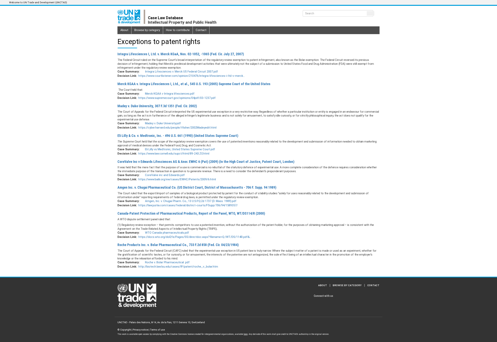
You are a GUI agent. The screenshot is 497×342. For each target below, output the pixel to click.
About (124, 30)
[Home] (132, 17)
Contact (201, 30)
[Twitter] (345, 296)
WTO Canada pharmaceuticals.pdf (167, 232)
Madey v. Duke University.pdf (163, 123)
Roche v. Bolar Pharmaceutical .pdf (167, 262)
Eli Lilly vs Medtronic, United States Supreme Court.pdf (180, 149)
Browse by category (147, 30)
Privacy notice (140, 329)
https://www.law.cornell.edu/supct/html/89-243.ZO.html (173, 153)
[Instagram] (338, 296)
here (246, 334)
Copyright (125, 329)
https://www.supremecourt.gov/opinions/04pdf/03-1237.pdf (177, 98)
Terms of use (157, 329)
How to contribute (178, 30)
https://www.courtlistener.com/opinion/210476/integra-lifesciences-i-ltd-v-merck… (191, 76)
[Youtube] (353, 296)
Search (370, 13)
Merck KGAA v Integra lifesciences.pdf (170, 93)
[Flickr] (360, 296)
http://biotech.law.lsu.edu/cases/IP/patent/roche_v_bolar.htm (178, 266)
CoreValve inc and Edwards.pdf (165, 175)
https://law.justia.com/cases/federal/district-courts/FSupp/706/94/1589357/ (188, 205)
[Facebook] (376, 296)
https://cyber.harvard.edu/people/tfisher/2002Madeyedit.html (177, 127)
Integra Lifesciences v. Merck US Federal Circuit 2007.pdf (181, 71)
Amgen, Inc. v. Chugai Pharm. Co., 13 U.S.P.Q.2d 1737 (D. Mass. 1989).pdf (190, 201)
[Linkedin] (368, 296)
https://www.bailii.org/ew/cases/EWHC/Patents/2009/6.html (177, 179)
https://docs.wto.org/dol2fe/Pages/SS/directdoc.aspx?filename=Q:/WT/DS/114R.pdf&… (194, 237)
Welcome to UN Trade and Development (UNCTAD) (38, 2)
